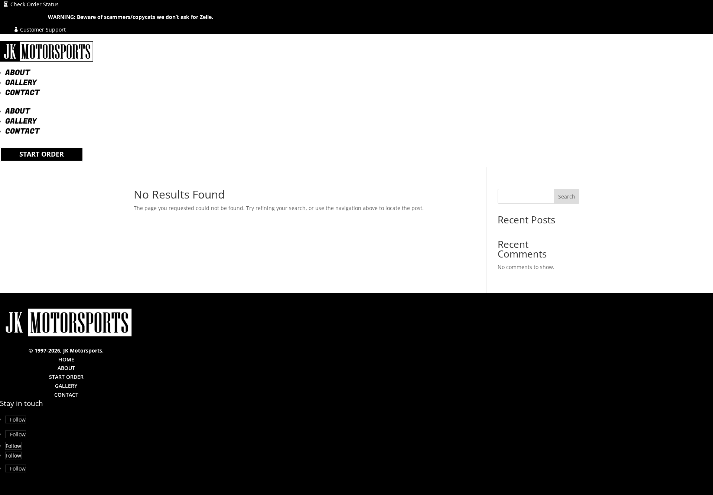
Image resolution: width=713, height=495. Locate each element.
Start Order (41, 154)
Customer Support (43, 29)
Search (566, 196)
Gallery (21, 82)
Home (66, 359)
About (17, 72)
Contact (22, 92)
